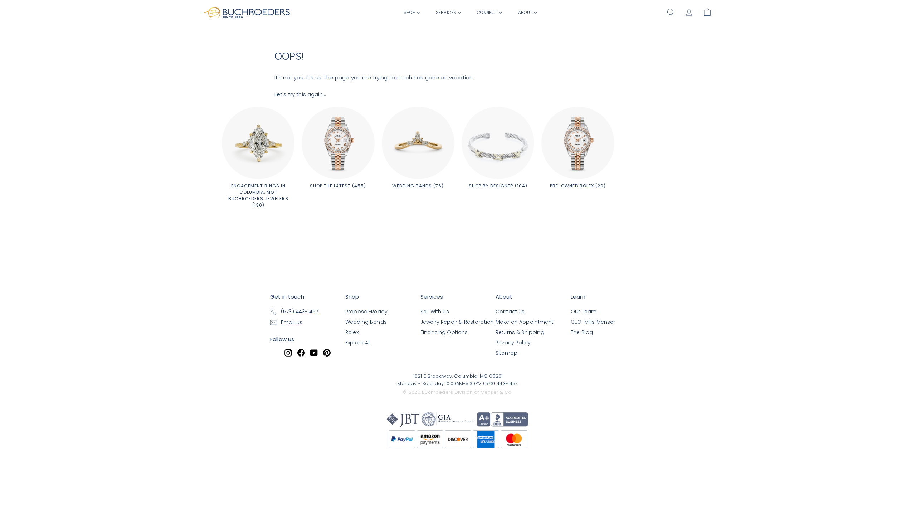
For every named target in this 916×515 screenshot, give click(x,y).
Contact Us (510, 311)
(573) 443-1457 (500, 383)
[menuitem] (412, 12)
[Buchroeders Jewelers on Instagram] (288, 353)
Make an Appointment (525, 321)
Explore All (358, 342)
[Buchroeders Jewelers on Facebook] (301, 353)
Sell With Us (434, 311)
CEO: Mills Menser (593, 321)
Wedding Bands (366, 321)
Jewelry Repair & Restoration (457, 321)
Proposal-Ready (366, 311)
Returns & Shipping (520, 332)
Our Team (583, 311)
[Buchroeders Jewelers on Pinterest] (327, 353)
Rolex (352, 332)
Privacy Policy (513, 342)
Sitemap (506, 353)
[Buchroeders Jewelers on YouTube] (314, 353)
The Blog (582, 332)
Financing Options (444, 332)
